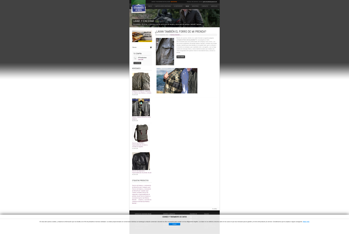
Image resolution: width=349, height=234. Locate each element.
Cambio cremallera (137, 192)
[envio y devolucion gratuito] (142, 36)
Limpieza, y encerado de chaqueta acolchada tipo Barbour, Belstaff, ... (141, 201)
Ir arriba (214, 209)
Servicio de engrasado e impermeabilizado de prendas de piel (141, 194)
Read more (180, 56)
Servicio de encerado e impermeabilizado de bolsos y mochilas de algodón (140, 144)
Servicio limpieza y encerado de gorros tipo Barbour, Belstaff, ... (141, 197)
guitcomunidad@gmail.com (210, 1)
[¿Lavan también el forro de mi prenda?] (165, 65)
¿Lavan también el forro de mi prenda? (180, 32)
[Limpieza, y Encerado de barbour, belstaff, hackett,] (138, 6)
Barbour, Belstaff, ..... (176, 35)
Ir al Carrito (137, 63)
